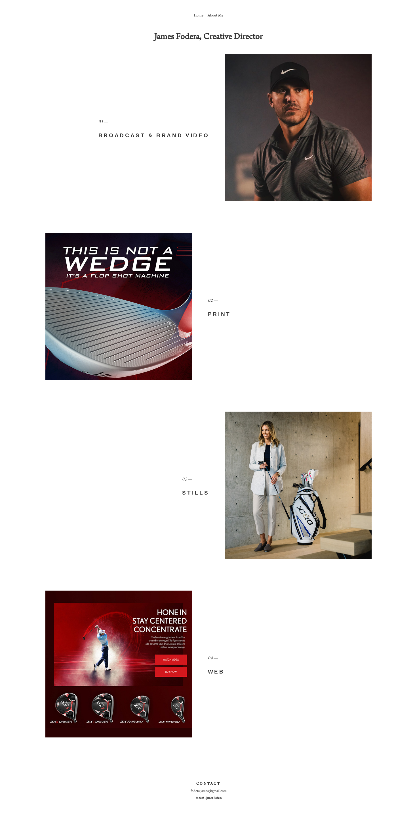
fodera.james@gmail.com (209, 791)
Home (198, 16)
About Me (215, 16)
